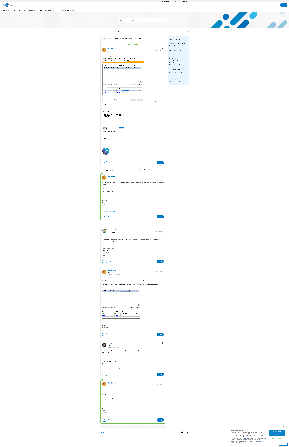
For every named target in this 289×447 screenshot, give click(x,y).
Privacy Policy (260, 441)
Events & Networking (22, 10)
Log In (284, 5)
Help (276, 5)
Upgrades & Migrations (68, 10)
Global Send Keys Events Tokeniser (177, 43)
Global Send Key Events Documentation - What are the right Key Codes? (177, 60)
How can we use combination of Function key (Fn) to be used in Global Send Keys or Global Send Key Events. (177, 71)
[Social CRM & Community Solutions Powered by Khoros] (184, 432)
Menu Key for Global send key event (177, 79)
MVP (59, 10)
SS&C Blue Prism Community (106, 31)
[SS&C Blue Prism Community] (10, 5)
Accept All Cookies (277, 431)
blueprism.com (185, 1)
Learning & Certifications (50, 10)
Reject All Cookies (277, 434)
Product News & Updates (35, 10)
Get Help (13, 10)
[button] (104, 162)
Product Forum (124, 31)
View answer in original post (108, 211)
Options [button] (186, 31)
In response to (114, 274)
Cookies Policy (246, 438)
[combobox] (150, 20)
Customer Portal (167, 1)
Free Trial (176, 1)
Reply (160, 163)
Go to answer (134, 44)
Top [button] (103, 432)
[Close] (284, 427)
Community (6, 10)
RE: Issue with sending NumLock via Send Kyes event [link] (141, 31)
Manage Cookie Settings (277, 438)
